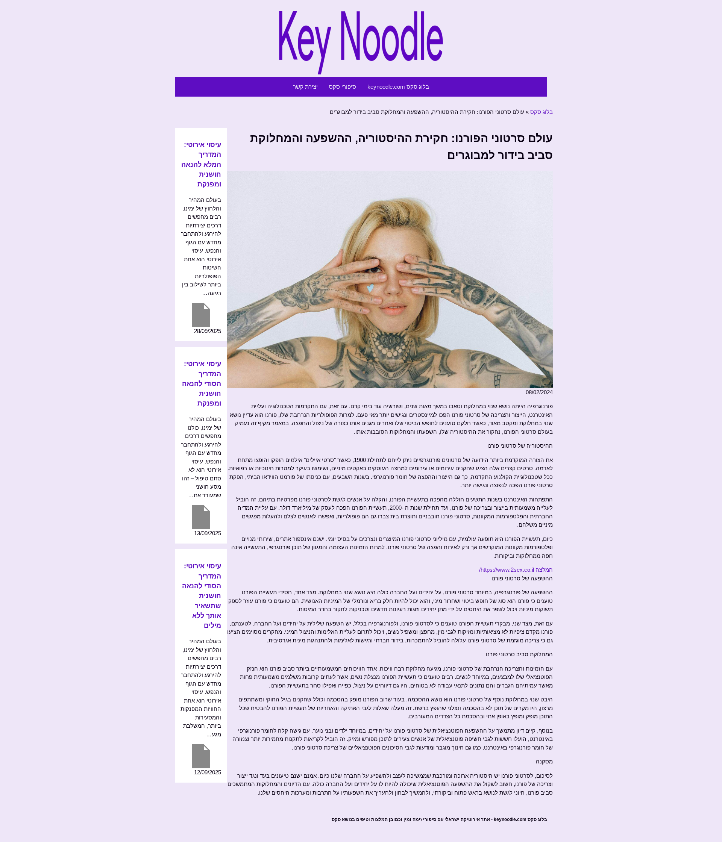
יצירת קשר (305, 86)
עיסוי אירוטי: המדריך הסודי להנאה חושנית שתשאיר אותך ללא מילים (201, 595)
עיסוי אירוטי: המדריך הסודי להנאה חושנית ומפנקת (201, 383)
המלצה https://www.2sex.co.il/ (516, 569)
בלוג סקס (541, 112)
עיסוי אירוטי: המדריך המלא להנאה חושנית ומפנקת (201, 164)
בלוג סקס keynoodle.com (398, 86)
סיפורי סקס (342, 86)
